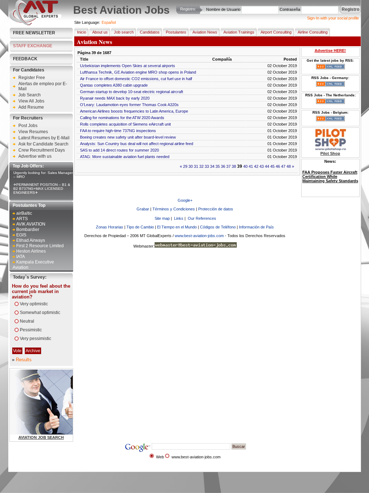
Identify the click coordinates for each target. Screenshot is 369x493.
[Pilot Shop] (330, 149)
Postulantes (176, 32)
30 (190, 166)
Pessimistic (31, 329)
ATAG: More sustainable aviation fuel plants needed (124, 156)
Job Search (29, 94)
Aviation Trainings (238, 32)
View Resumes (33, 131)
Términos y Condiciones (173, 209)
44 (267, 166)
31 (196, 166)
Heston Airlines (31, 251)
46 (278, 166)
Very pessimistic (35, 338)
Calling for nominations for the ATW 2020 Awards (122, 117)
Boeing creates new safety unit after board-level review (128, 137)
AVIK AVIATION (30, 224)
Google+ (185, 200)
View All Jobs (31, 101)
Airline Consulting (313, 32)
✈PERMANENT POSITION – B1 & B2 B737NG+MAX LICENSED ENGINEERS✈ (41, 189)
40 (245, 166)
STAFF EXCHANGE (32, 45)
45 (272, 166)
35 (217, 166)
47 (283, 166)
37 (228, 166)
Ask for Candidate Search (43, 144)
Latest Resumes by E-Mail (44, 137)
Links (178, 218)
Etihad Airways (30, 240)
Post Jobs (27, 125)
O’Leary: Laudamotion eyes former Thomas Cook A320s (129, 104)
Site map (162, 218)
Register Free (31, 77)
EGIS (21, 234)
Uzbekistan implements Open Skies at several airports (127, 66)
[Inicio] (35, 24)
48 (288, 166)
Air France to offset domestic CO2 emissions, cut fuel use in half (136, 79)
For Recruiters (28, 118)
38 (234, 166)
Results (24, 359)
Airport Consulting (276, 32)
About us (100, 32)
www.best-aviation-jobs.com (199, 236)
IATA (20, 256)
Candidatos (150, 32)
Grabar (143, 209)
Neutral (27, 321)
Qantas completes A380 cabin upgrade (114, 85)
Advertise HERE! (330, 50)
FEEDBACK (25, 58)
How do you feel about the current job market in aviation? (41, 291)
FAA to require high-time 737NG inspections (118, 130)
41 (251, 166)
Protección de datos (215, 209)
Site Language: (87, 22)
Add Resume (31, 107)
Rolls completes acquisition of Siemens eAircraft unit (125, 124)
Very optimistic (34, 303)
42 (256, 166)
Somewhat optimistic (40, 312)
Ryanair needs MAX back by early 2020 (115, 98)
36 (223, 166)
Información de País (256, 227)
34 (212, 166)
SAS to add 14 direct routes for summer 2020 (119, 150)
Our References (202, 218)
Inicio (81, 32)
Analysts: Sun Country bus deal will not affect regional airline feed (136, 143)
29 (185, 166)
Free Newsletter (34, 32)
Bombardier (27, 229)
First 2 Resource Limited (40, 245)
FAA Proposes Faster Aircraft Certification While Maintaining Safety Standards (330, 176)
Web (160, 457)
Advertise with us (35, 156)
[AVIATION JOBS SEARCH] (60, 433)
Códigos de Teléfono (218, 227)
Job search (124, 32)
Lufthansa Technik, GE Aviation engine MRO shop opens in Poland (138, 72)
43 (261, 166)
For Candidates (28, 70)
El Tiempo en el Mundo (177, 227)
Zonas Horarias (109, 227)
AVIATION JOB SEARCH (41, 437)
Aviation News (204, 32)
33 (207, 166)
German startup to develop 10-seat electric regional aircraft (131, 92)
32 (201, 166)
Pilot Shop (330, 153)
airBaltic (24, 213)
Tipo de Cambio (140, 227)
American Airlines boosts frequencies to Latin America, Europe (134, 111)
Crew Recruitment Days (41, 150)
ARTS (22, 218)
